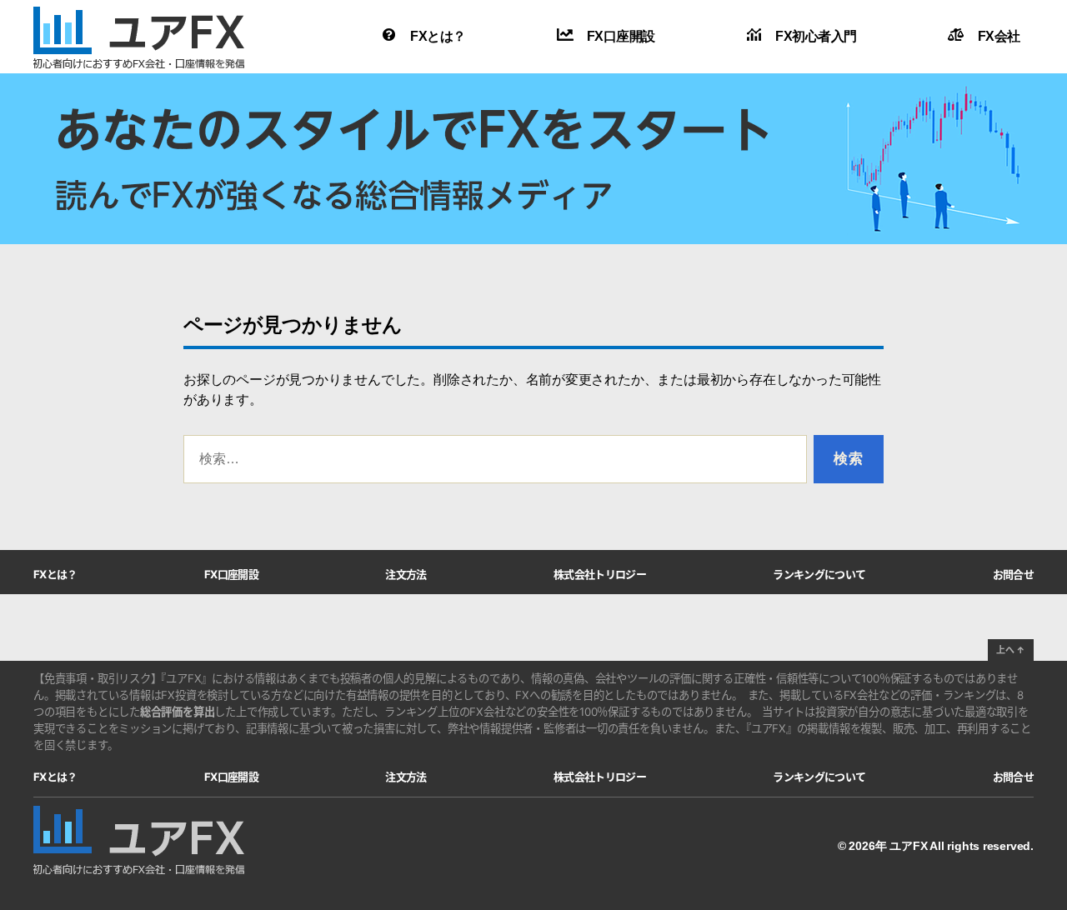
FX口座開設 (621, 36)
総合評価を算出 (177, 711)
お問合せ (1013, 573)
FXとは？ (438, 36)
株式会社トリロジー (600, 573)
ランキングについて (819, 573)
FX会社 (999, 36)
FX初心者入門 (816, 36)
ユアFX (908, 845)
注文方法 (405, 573)
